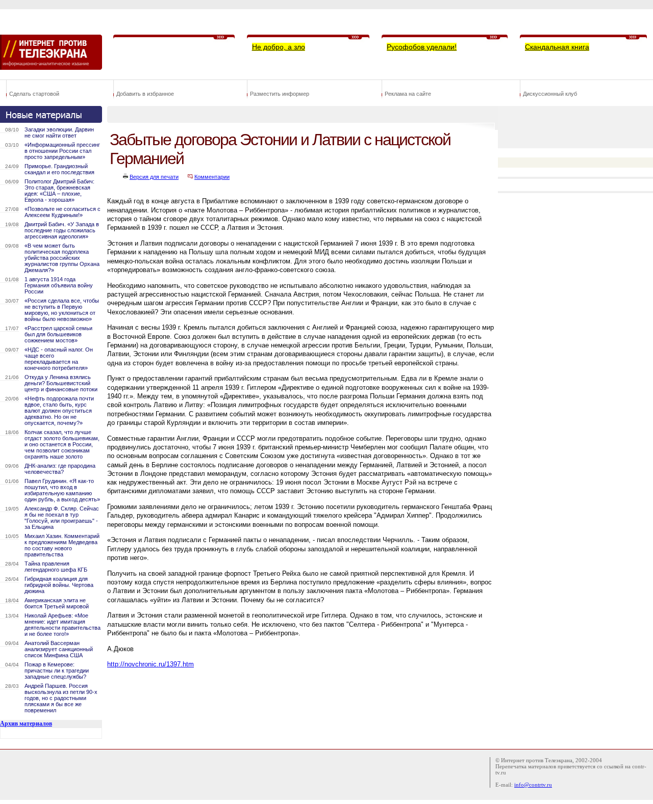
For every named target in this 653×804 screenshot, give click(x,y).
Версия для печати (154, 177)
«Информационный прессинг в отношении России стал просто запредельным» (62, 151)
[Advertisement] (293, 698)
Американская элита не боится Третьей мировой (56, 603)
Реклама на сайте (408, 94)
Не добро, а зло (278, 47)
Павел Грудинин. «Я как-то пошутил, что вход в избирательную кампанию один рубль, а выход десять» (62, 490)
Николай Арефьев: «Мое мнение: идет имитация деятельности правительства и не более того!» (62, 624)
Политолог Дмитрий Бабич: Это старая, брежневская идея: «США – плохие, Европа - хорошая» (59, 190)
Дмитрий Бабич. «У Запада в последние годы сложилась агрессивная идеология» (61, 230)
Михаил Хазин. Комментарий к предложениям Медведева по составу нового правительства (61, 545)
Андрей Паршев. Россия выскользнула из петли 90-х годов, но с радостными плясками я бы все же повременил (60, 698)
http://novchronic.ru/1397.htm (150, 664)
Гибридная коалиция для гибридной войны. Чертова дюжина (58, 585)
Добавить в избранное (145, 94)
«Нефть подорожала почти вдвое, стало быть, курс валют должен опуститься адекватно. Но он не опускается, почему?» (59, 410)
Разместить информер (279, 94)
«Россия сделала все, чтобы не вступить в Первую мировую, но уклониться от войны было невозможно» (61, 310)
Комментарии (212, 177)
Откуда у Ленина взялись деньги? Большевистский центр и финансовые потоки (60, 383)
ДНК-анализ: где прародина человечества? (59, 469)
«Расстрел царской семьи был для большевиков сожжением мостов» (58, 334)
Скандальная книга (557, 47)
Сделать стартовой (34, 94)
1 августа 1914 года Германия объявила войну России (58, 285)
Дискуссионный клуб (550, 94)
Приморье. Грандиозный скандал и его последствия (59, 169)
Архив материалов (26, 723)
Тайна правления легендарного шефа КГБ (55, 566)
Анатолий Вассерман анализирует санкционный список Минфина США (58, 649)
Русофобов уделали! (422, 47)
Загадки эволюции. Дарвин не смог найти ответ (59, 132)
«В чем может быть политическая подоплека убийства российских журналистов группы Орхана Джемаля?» (61, 258)
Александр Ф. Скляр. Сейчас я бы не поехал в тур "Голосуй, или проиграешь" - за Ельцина (61, 517)
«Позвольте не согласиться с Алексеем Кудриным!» (62, 212)
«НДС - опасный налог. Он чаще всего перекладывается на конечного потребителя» (58, 358)
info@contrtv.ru (533, 785)
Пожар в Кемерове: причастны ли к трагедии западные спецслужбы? (56, 670)
